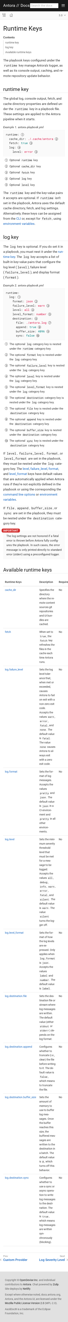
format (53, 469)
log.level (9, 839)
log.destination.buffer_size (20, 1097)
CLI (18, 218)
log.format (11, 771)
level (26, 469)
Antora (9, 6)
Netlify (26, 1288)
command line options (19, 494)
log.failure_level (14, 669)
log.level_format (14, 932)
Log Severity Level (52, 1260)
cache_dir (10, 589)
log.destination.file (16, 996)
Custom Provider (15, 1260)
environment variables (19, 224)
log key (9, 47)
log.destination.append (18, 1046)
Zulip (56, 1284)
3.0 (61, 15)
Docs (25, 6)
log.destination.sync (17, 1177)
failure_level (38, 469)
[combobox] (44, 5)
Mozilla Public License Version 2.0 (24, 1303)
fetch (8, 631)
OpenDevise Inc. (29, 1280)
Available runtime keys (18, 52)
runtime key (12, 42)
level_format (18, 474)
